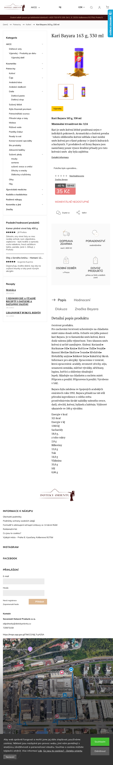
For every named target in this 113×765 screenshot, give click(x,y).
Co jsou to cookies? (12, 533)
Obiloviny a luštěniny (21, 174)
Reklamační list (10, 529)
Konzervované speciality (20, 140)
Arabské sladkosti (17, 87)
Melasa (12, 122)
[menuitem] (35, 7)
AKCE (8, 44)
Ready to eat (15, 136)
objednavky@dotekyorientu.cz (17, 623)
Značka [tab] (86, 309)
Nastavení (10, 757)
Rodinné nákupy (14, 199)
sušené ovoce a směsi (21, 166)
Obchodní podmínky (12, 516)
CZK (80, 7)
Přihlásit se (39, 602)
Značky (9, 209)
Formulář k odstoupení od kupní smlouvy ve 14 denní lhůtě (30, 525)
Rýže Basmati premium (20, 109)
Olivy (11, 179)
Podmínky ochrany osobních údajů (19, 521)
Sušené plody (15, 154)
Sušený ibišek (15, 104)
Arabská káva (15, 82)
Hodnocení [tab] (82, 300)
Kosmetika (11, 63)
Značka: (61, 179)
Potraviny (10, 68)
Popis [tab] (62, 300)
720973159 (8, 627)
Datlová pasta (18, 95)
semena (15, 162)
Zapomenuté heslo (11, 604)
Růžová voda (15, 127)
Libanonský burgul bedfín (23, 312)
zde (40, 750)
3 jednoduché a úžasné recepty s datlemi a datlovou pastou (21, 301)
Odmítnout (99, 751)
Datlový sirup (17, 99)
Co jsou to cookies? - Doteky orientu (62, 750)
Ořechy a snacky (19, 170)
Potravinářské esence (19, 113)
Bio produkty (15, 145)
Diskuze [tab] (61, 309)
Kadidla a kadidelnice (16, 194)
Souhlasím (100, 741)
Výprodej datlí (17, 57)
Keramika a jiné (13, 204)
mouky (14, 158)
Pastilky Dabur (16, 131)
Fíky (11, 184)
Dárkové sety (15, 49)
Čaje (11, 77)
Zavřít (100, 222)
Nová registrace (10, 600)
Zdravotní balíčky (17, 150)
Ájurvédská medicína (16, 189)
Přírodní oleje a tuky (18, 118)
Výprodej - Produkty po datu (22, 53)
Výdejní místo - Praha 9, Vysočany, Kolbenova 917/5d (28, 537)
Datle (11, 91)
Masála (11, 289)
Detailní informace (60, 157)
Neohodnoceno (76, 176)
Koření (12, 73)
